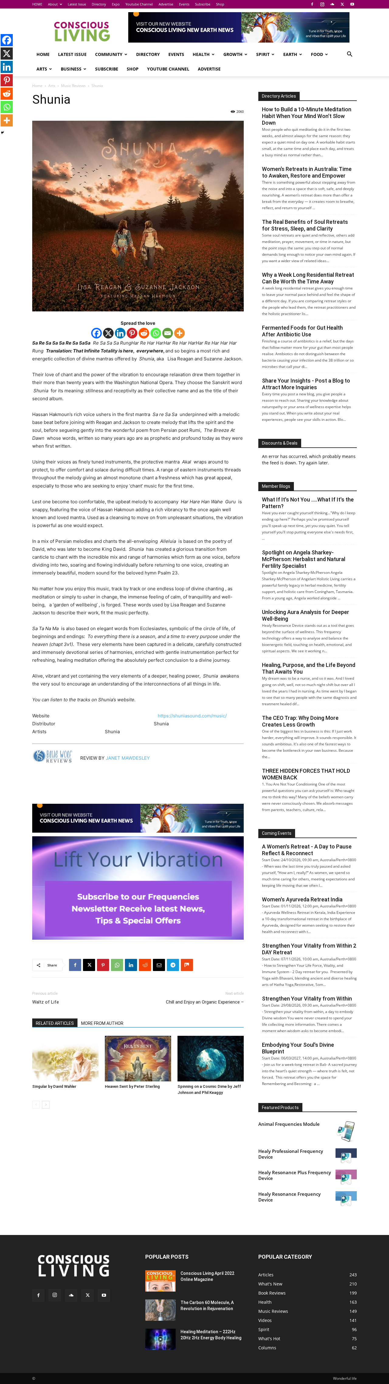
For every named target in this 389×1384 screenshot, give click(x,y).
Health (201, 54)
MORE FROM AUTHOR (102, 1023)
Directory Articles (279, 96)
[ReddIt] (145, 965)
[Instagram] (322, 4)
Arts (41, 69)
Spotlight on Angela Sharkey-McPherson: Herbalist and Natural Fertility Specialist (303, 559)
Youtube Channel (139, 4)
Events (184, 4)
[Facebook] (312, 4)
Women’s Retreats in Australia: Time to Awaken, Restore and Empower (307, 172)
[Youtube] (352, 4)
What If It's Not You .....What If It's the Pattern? (308, 502)
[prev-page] (36, 1104)
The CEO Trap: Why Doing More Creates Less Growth (300, 721)
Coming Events (276, 833)
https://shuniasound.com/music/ (192, 716)
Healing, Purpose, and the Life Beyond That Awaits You (308, 668)
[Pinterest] (132, 333)
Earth (290, 54)
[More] (179, 333)
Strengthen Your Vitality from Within (307, 998)
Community (108, 54)
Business (71, 69)
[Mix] (187, 965)
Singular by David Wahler (54, 1086)
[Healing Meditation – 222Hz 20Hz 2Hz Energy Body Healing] (160, 1339)
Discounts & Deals (280, 443)
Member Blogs (276, 486)
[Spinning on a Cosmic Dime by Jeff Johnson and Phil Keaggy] (210, 1058)
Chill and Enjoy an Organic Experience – (205, 1002)
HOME (37, 4)
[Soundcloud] (332, 4)
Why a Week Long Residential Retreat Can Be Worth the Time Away (308, 278)
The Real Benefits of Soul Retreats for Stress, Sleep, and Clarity (305, 225)
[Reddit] (144, 333)
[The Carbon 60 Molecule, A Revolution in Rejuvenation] (160, 1310)
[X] (342, 4)
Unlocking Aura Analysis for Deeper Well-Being (305, 615)
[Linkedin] (120, 333)
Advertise (166, 4)
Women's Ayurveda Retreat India (302, 899)
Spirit (263, 54)
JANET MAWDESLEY (129, 758)
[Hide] (2, 132)
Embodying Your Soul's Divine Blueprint (298, 1048)
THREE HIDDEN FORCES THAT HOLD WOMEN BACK (306, 774)
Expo (116, 4)
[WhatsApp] (117, 965)
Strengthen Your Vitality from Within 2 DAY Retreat (309, 949)
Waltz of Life (45, 1002)
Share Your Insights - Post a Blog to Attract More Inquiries (306, 383)
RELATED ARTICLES (55, 1023)
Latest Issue (77, 4)
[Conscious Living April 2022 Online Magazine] (160, 1281)
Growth (233, 54)
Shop (220, 4)
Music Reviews (73, 85)
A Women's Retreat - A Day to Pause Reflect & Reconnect (307, 849)
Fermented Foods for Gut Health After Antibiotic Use (302, 331)
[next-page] (46, 1104)
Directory (99, 4)
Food (317, 54)
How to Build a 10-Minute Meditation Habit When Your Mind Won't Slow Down (306, 116)
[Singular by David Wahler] (65, 1058)
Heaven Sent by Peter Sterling (132, 1086)
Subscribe (202, 4)
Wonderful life (345, 1378)
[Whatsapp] (155, 333)
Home (37, 85)
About (53, 4)
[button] (349, 55)
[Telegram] (173, 965)
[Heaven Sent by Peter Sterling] (138, 1058)
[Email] (167, 333)
